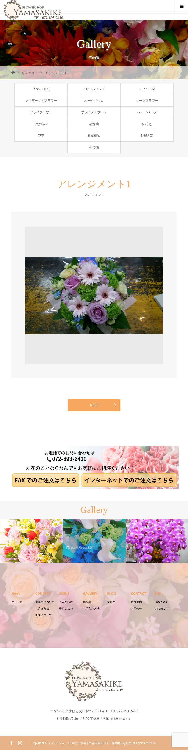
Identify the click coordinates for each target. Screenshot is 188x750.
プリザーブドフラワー (41, 100)
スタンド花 (147, 89)
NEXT (94, 405)
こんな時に (66, 602)
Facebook (161, 602)
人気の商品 (41, 89)
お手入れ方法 (91, 608)
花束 (41, 135)
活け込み (41, 124)
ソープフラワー (147, 100)
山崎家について (45, 602)
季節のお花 (66, 608)
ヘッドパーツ (147, 112)
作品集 (87, 602)
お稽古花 (147, 135)
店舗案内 (136, 602)
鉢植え (147, 124)
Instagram (161, 608)
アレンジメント (94, 89)
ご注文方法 (42, 608)
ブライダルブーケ (94, 112)
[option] (94, 295)
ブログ (111, 602)
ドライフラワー (41, 112)
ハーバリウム (94, 100)
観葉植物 (94, 135)
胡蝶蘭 (94, 124)
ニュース (16, 602)
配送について (43, 615)
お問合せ (136, 608)
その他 (94, 147)
